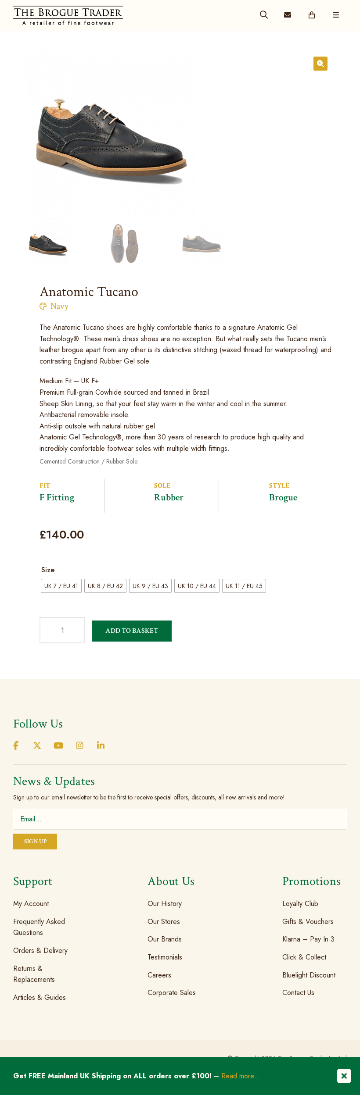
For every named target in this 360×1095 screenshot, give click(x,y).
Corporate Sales (172, 993)
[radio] (61, 585)
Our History (165, 904)
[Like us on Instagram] (79, 746)
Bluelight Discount (308, 975)
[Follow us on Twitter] (36, 746)
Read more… (241, 1076)
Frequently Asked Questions (39, 927)
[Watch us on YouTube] (58, 746)
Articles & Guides (39, 997)
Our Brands (165, 939)
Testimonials (165, 957)
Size (47, 570)
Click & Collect (304, 957)
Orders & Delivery (40, 950)
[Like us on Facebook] (15, 746)
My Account (31, 904)
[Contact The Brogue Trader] (288, 15)
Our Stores (164, 922)
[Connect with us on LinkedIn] (101, 746)
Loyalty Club (300, 904)
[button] (320, 64)
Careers (159, 975)
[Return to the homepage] (68, 15)
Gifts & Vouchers (308, 922)
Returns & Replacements (34, 973)
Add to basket (131, 630)
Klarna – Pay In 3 (308, 939)
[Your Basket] (312, 15)
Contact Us (298, 993)
